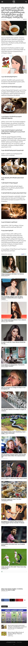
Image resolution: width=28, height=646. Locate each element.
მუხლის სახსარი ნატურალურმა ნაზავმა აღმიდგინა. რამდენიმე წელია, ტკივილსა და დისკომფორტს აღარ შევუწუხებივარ (17, 627)
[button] (2, 1)
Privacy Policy (19, 642)
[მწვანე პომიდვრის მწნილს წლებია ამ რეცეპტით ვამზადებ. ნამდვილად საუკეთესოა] (4, 634)
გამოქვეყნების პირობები (10, 642)
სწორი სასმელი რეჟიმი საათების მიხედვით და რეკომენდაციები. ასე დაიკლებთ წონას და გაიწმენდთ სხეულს (13, 619)
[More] (24, 600)
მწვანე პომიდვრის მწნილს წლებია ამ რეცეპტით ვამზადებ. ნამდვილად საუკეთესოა (16, 633)
